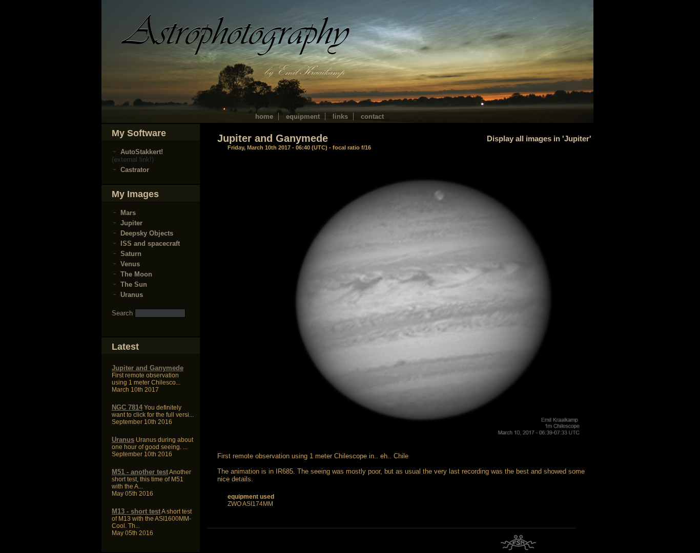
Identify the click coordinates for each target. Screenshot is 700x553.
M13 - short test (136, 511)
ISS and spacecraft (150, 243)
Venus (130, 264)
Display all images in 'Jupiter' (539, 138)
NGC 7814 (127, 407)
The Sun (133, 284)
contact (372, 116)
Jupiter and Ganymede (147, 368)
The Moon (136, 274)
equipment (303, 116)
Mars (128, 213)
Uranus (131, 295)
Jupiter (131, 223)
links (340, 116)
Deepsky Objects (146, 233)
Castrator (134, 170)
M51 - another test (140, 472)
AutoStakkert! (141, 152)
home (264, 116)
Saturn (130, 254)
